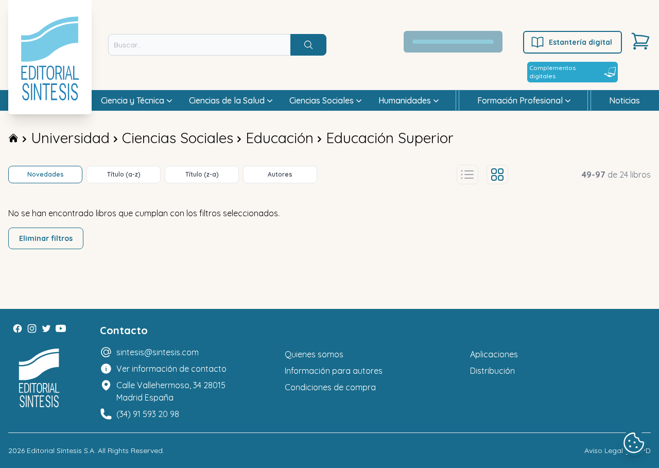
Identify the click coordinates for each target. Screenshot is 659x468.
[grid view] (497, 174)
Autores (280, 174)
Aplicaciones (494, 354)
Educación (280, 138)
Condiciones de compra (330, 387)
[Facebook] (17, 328)
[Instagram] (32, 328)
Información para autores (334, 371)
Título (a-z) (124, 174)
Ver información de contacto (171, 368)
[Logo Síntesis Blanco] (39, 378)
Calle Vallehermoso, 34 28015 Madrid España (171, 391)
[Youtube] (61, 328)
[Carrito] (640, 41)
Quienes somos (314, 354)
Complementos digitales (552, 72)
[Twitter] (46, 328)
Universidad (70, 138)
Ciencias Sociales (177, 138)
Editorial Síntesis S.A (60, 450)
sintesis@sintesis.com (157, 352)
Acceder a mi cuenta (459, 41)
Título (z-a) (202, 174)
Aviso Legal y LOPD (617, 450)
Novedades (45, 174)
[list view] (467, 174)
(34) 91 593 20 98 (147, 414)
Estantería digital (580, 42)
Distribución (492, 371)
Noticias (624, 100)
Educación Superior (390, 138)
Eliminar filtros (46, 238)
